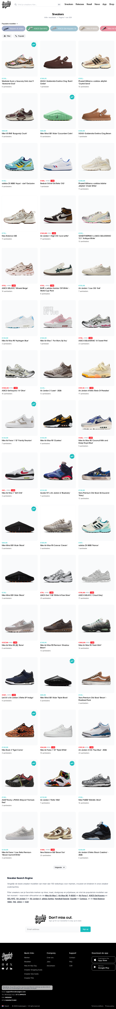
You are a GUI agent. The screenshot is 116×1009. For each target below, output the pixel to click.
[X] (11, 964)
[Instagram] (3, 964)
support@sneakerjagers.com (16, 992)
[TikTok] (7, 968)
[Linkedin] (11, 968)
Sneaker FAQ (29, 978)
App (105, 5)
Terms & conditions (97, 1006)
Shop (111, 5)
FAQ (70, 962)
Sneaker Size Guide (31, 974)
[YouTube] (3, 968)
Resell (89, 5)
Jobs (48, 962)
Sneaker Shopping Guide (33, 970)
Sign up (85, 929)
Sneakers (69, 5)
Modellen (27, 962)
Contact (72, 957)
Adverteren (51, 966)
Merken (27, 957)
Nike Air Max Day (30, 966)
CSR (70, 966)
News (97, 5)
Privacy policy (109, 1006)
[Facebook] (7, 964)
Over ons (50, 957)
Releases (80, 5)
